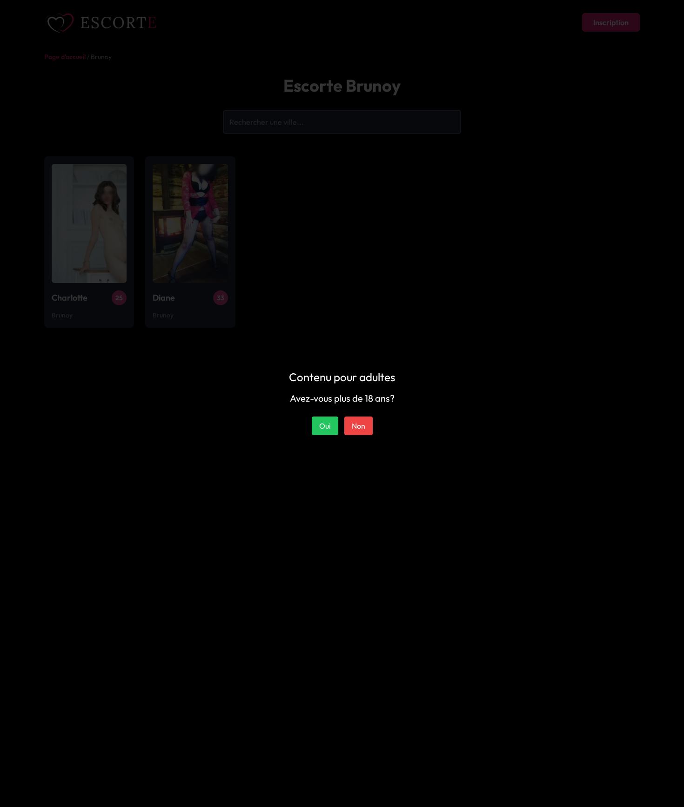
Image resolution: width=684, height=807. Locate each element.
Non (358, 425)
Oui (325, 425)
